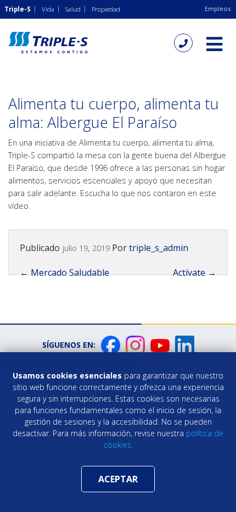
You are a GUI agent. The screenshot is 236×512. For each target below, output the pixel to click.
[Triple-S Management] (48, 42)
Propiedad (106, 9)
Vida (48, 9)
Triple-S (17, 9)
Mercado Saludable (64, 272)
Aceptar (118, 479)
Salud (73, 9)
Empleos (218, 8)
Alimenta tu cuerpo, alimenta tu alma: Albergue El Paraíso (113, 112)
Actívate (194, 272)
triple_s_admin (158, 248)
